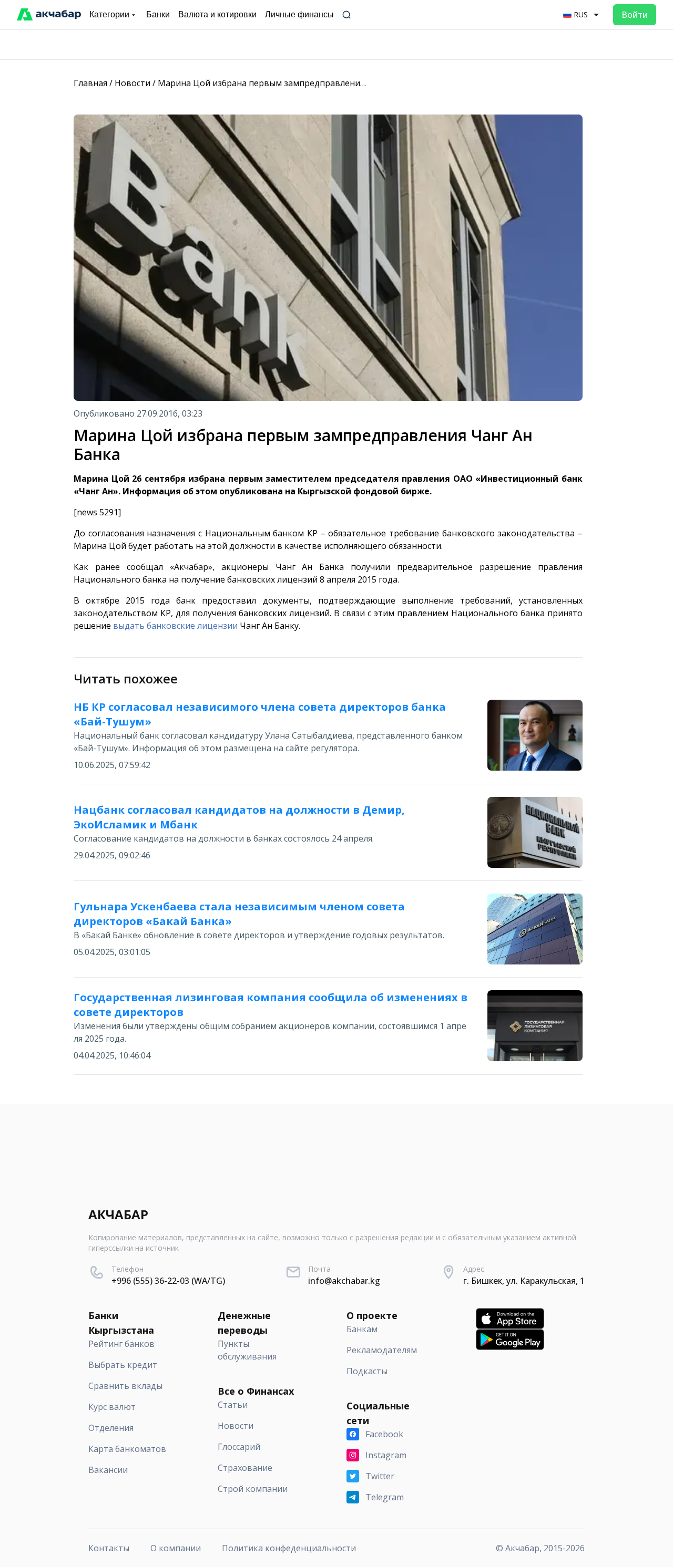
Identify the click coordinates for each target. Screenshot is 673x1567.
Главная (90, 83)
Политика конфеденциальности (289, 1548)
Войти (634, 14)
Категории (109, 14)
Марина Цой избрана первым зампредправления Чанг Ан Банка (292, 83)
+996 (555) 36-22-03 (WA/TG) (168, 1280)
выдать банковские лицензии (175, 625)
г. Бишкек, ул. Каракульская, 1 (524, 1280)
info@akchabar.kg (344, 1280)
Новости (132, 83)
